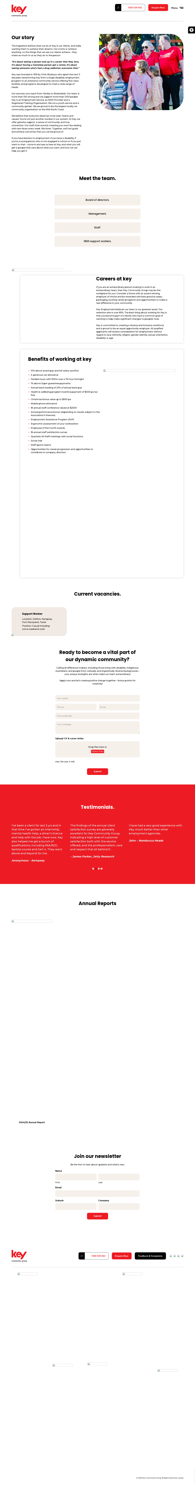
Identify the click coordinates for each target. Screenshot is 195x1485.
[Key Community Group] (19, 10)
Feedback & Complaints (150, 1255)
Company (103, 1200)
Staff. (97, 227)
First (57, 1182)
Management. (98, 214)
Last (100, 1182)
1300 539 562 (135, 7)
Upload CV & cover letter (69, 738)
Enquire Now (158, 7)
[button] (93, 868)
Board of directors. (97, 200)
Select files (97, 751)
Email (58, 1187)
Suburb (59, 1200)
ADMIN (180, 1478)
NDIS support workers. (97, 241)
